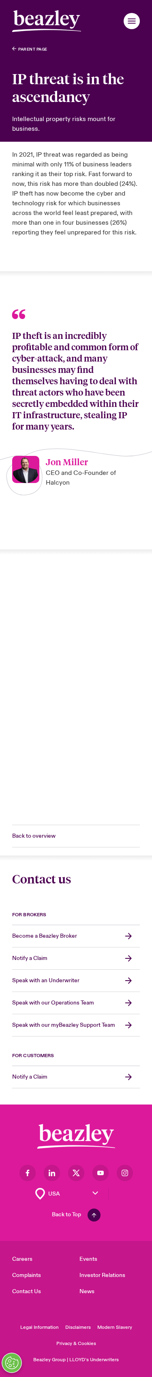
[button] (132, 21)
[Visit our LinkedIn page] (52, 1173)
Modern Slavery (114, 1327)
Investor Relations (102, 1275)
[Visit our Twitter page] (76, 1173)
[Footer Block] (76, 1136)
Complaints (26, 1275)
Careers (22, 1259)
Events (88, 1259)
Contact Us (26, 1291)
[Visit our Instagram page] (125, 1173)
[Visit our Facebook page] (27, 1173)
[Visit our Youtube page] (100, 1173)
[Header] (46, 21)
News (86, 1291)
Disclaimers (78, 1327)
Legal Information (39, 1327)
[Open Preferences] (12, 1363)
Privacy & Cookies (76, 1344)
